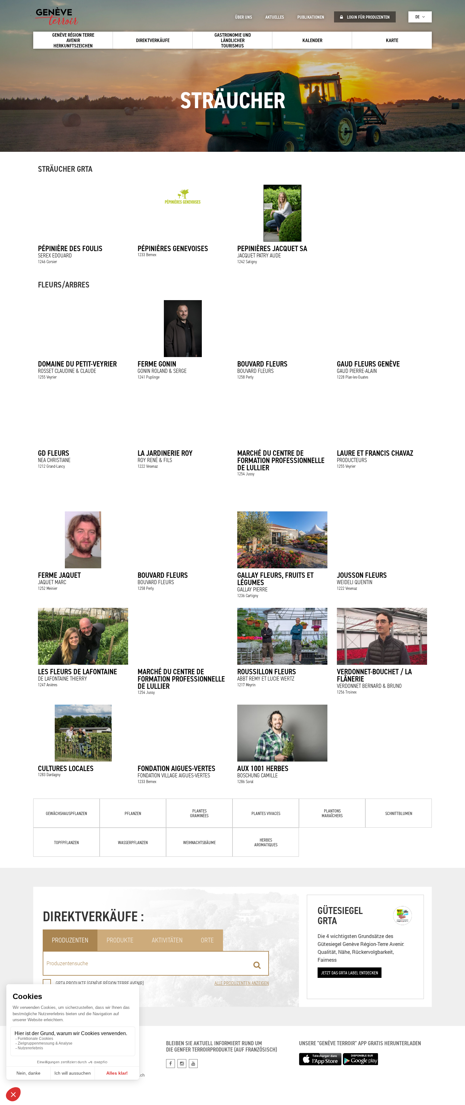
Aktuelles (274, 17)
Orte (207, 940)
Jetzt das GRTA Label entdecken (349, 972)
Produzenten (70, 940)
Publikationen (310, 17)
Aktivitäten (167, 940)
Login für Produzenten (368, 17)
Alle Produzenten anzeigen (241, 983)
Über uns (243, 17)
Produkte (120, 940)
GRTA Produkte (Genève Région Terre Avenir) (100, 983)
